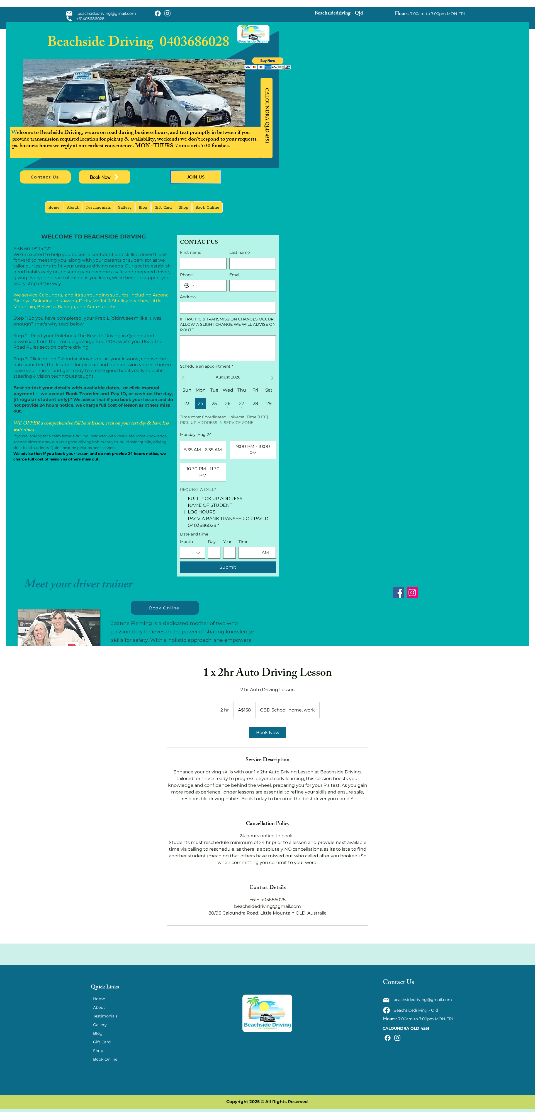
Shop (98, 1050)
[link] (267, 732)
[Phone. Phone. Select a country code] (189, 285)
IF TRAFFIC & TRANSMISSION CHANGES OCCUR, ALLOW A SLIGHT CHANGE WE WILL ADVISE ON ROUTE (228, 324)
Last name (239, 252)
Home (99, 998)
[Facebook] (398, 592)
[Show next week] (272, 378)
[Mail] (69, 13)
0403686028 (194, 44)
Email (234, 274)
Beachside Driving (103, 44)
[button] (268, 63)
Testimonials (105, 1016)
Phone (186, 274)
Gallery (100, 1024)
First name (190, 252)
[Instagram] (412, 592)
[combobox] (192, 553)
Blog (98, 1033)
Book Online (105, 1059)
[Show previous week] (183, 378)
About (99, 1007)
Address (188, 296)
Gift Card (102, 1042)
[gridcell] (186, 403)
